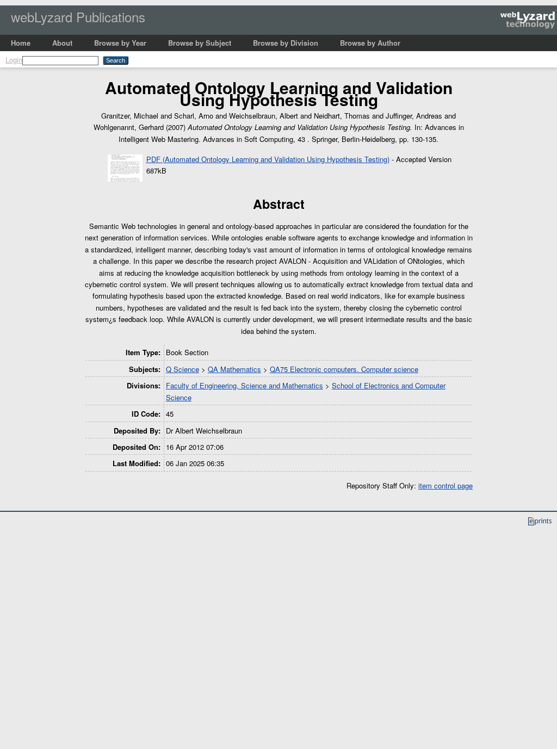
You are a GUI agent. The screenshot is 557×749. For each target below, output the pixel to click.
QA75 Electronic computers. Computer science (344, 369)
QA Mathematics (234, 369)
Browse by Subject (199, 43)
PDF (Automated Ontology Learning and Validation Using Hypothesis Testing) (267, 159)
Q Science (182, 369)
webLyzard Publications (78, 16)
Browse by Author (370, 43)
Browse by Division (285, 43)
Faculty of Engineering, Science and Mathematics (244, 385)
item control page (445, 485)
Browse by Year (120, 43)
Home (20, 43)
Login (13, 59)
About (62, 43)
